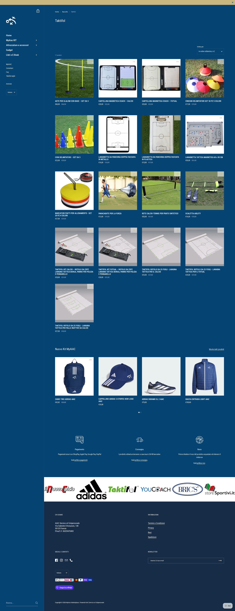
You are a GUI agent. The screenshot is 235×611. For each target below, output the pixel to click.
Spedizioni (152, 537)
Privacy (151, 528)
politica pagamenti (81, 460)
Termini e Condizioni (156, 523)
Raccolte (65, 12)
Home (57, 12)
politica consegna (141, 460)
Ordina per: (200, 47)
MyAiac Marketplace (72, 602)
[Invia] (36, 603)
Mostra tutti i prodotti (216, 349)
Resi (150, 532)
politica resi (201, 463)
